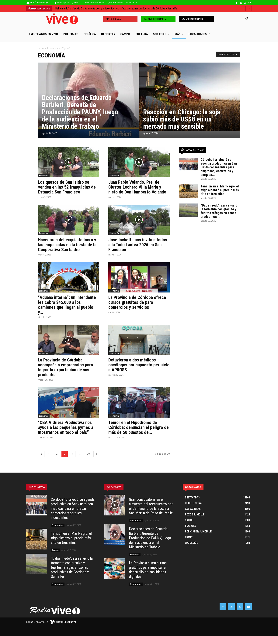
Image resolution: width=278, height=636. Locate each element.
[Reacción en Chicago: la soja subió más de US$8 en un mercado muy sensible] (189, 97)
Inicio (41, 48)
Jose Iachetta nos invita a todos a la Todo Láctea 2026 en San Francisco (137, 244)
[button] (247, 18)
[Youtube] (249, 3)
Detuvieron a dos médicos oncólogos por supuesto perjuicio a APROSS (138, 364)
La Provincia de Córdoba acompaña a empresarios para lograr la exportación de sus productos (65, 367)
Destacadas (57, 525)
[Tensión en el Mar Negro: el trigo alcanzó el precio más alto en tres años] (188, 191)
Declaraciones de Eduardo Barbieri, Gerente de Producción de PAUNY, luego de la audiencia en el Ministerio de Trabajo (150, 538)
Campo (55, 550)
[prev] (243, 8)
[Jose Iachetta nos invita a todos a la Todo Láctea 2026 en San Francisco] (139, 220)
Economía (52, 48)
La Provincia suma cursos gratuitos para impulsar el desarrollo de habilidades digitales (148, 570)
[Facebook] (237, 3)
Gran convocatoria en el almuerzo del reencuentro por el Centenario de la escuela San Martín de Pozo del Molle (151, 506)
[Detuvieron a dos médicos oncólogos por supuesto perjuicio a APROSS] (139, 340)
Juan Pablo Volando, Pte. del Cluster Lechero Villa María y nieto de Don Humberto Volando (137, 187)
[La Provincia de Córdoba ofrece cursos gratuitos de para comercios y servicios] (139, 277)
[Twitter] (245, 3)
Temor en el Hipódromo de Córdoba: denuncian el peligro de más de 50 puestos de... (138, 427)
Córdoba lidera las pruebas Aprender (74, 8)
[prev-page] (41, 454)
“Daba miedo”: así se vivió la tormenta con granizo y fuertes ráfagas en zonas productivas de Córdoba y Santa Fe (72, 567)
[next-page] (96, 454)
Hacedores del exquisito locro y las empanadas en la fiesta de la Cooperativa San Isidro (67, 244)
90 (88, 453)
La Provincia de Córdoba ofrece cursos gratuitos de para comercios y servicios (137, 302)
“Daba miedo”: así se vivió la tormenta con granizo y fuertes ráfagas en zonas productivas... (219, 211)
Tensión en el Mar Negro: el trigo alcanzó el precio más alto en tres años (220, 190)
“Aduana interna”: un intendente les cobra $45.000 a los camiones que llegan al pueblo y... (67, 305)
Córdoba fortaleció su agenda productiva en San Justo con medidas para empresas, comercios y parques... (219, 167)
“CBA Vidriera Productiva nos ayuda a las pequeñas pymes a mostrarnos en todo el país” (65, 427)
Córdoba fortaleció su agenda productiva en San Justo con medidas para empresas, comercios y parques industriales (73, 508)
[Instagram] (241, 3)
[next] (249, 8)
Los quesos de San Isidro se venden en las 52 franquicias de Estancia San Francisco (67, 187)
